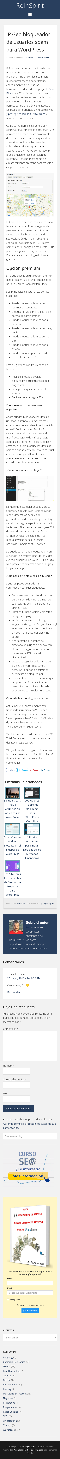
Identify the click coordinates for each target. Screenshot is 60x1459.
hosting (7, 1389)
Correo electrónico (15, 1079)
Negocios (8, 1398)
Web (5, 1093)
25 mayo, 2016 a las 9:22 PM (23, 978)
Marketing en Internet (15, 1393)
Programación (10, 1407)
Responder (13, 992)
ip (41, 903)
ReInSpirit (30, 5)
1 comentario (44, 57)
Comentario (10, 1028)
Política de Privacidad (33, 1450)
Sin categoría (10, 1420)
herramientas (10, 1384)
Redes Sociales (10, 1411)
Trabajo (7, 1425)
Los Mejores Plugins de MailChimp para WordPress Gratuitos (32, 811)
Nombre (9, 1065)
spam (52, 903)
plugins (46, 903)
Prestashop (9, 1402)
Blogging (8, 1357)
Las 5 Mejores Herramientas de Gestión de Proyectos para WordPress (12, 884)
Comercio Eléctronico (14, 1361)
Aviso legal (19, 1450)
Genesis (7, 1375)
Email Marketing (11, 1371)
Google (7, 1380)
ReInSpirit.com (28, 1446)
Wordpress (21, 903)
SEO (5, 1416)
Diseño (6, 1366)
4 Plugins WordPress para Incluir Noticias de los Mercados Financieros (32, 848)
